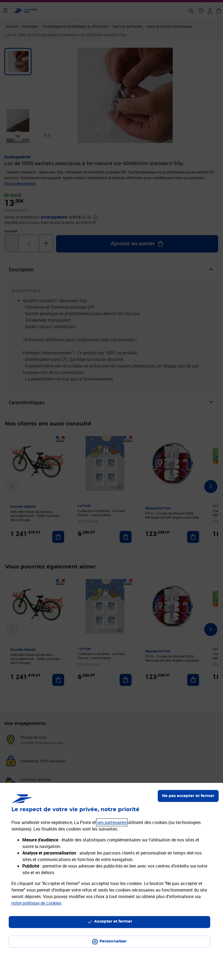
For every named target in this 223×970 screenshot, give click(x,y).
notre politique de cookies (36, 903)
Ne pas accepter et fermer (188, 796)
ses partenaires (111, 822)
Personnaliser (113, 941)
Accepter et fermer (113, 921)
